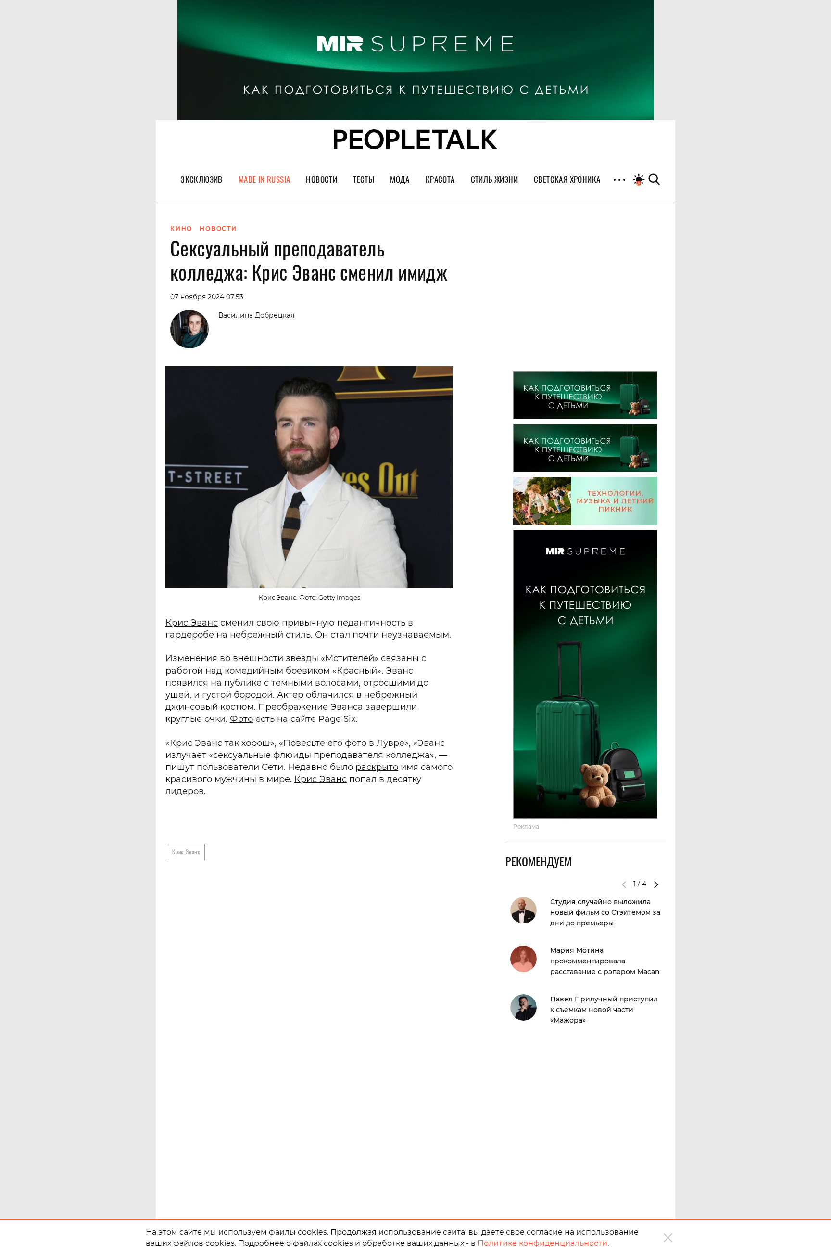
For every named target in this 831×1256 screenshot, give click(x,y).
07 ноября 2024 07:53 (206, 297)
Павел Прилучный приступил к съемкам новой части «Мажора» (604, 1010)
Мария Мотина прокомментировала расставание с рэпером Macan (605, 961)
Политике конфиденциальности (542, 1243)
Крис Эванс (191, 622)
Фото (241, 719)
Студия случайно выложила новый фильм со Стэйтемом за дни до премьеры (605, 912)
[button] (656, 884)
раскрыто (376, 767)
